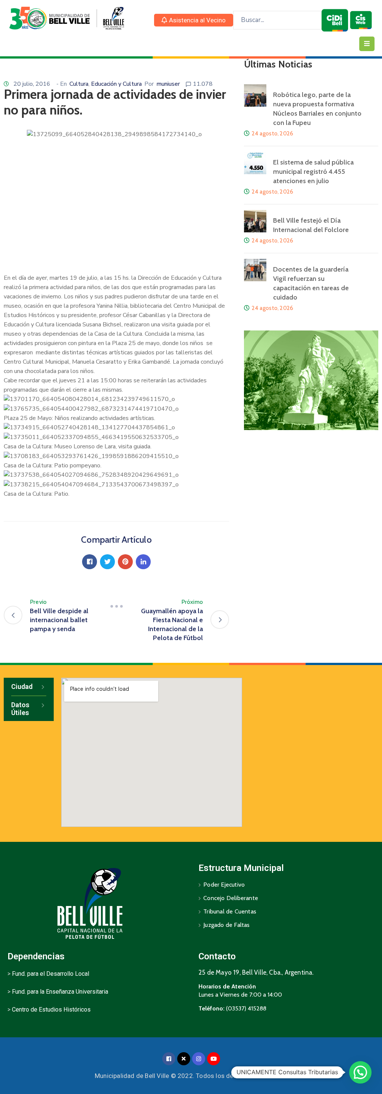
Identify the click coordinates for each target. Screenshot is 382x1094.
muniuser (168, 84)
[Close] (183, 1058)
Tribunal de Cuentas (229, 911)
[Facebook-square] (168, 1058)
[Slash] (116, 606)
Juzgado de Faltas (226, 924)
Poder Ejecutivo (224, 884)
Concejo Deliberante (230, 898)
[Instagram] (198, 1058)
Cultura (78, 84)
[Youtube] (213, 1058)
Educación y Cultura (116, 84)
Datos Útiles (20, 709)
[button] (193, 20)
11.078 (203, 84)
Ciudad (21, 686)
